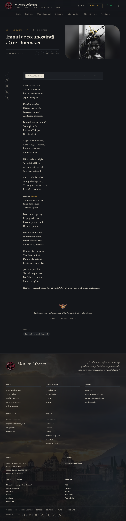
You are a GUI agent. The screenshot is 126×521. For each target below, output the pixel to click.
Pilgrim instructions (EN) (15, 423)
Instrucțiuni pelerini (13, 419)
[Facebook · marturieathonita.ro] (24, 515)
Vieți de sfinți (11, 394)
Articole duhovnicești (17, 30)
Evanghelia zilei (51, 390)
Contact (49, 427)
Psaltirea (29, 14)
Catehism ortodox (12, 398)
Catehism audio (90, 402)
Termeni (39, 510)
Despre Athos (11, 427)
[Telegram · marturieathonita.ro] (48, 515)
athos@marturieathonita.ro (75, 463)
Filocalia (9, 495)
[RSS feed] (60, 515)
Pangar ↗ (49, 439)
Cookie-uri (70, 510)
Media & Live (90, 14)
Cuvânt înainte (51, 419)
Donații (48, 431)
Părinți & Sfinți (73, 14)
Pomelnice (10, 501)
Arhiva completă (12, 406)
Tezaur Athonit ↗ (52, 443)
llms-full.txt (69, 495)
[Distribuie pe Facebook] (37, 53)
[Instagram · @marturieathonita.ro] (30, 515)
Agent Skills (69, 498)
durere (34, 195)
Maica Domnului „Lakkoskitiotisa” (19, 485)
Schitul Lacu (10, 431)
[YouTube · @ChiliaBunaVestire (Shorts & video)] (36, 515)
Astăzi (18, 14)
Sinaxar (48, 402)
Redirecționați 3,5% (53, 435)
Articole (59, 14)
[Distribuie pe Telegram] (57, 53)
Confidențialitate (54, 510)
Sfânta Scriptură (44, 14)
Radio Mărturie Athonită (94, 394)
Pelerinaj (105, 14)
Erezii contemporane (13, 402)
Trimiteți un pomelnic (63, 318)
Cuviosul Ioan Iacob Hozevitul (36, 334)
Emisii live (88, 390)
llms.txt (67, 491)
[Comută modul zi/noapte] (118, 6)
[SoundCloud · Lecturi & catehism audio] (54, 515)
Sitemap (68, 488)
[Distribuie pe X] (42, 53)
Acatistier (10, 498)
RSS (66, 485)
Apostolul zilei (51, 394)
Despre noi (50, 423)
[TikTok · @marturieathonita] (42, 515)
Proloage (49, 398)
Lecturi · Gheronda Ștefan (94, 398)
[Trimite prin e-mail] (52, 53)
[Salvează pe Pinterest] (47, 53)
